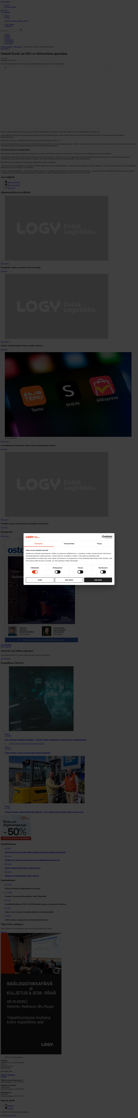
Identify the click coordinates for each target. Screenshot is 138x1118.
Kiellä (40, 580)
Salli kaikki (98, 580)
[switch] (58, 572)
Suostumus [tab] (39, 543)
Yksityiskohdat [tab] (69, 543)
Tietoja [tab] (99, 543)
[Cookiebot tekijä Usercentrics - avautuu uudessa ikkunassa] (103, 537)
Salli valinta (69, 580)
